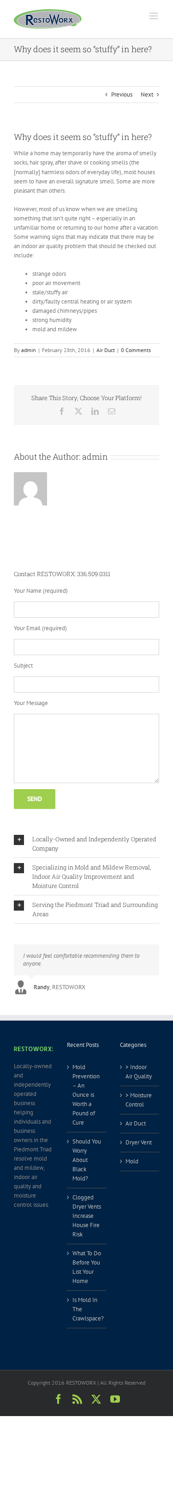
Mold (131, 1161)
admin (28, 350)
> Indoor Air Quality (138, 1071)
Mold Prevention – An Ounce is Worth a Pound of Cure (86, 1094)
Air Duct (105, 350)
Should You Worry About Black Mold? (86, 1159)
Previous (121, 94)
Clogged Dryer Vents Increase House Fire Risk (86, 1215)
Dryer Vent (138, 1142)
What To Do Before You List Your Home (86, 1267)
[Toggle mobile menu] (154, 16)
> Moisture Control (138, 1099)
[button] (86, 844)
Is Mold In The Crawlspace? (86, 1309)
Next (147, 94)
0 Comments (136, 350)
